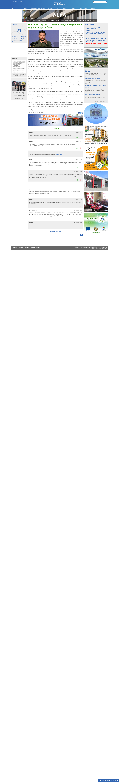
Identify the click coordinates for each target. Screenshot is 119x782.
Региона (93, 8)
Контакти (26, 247)
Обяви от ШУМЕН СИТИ (101, 101)
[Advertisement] (18, 49)
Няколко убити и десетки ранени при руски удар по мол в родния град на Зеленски (95, 33)
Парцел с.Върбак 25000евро (92, 78)
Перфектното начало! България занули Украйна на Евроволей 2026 (96, 37)
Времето (88, 30)
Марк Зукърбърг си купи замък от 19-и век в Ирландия (96, 41)
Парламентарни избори (38, 8)
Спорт (64, 8)
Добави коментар (55, 231)
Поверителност (35, 247)
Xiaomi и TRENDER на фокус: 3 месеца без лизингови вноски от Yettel (96, 44)
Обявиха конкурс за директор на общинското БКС (95, 27)
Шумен (26, 8)
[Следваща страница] (81, 235)
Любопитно (73, 8)
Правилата (59, 154)
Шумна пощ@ (83, 8)
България (50, 8)
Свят (58, 8)
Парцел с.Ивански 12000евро (93, 94)
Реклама (20, 247)
